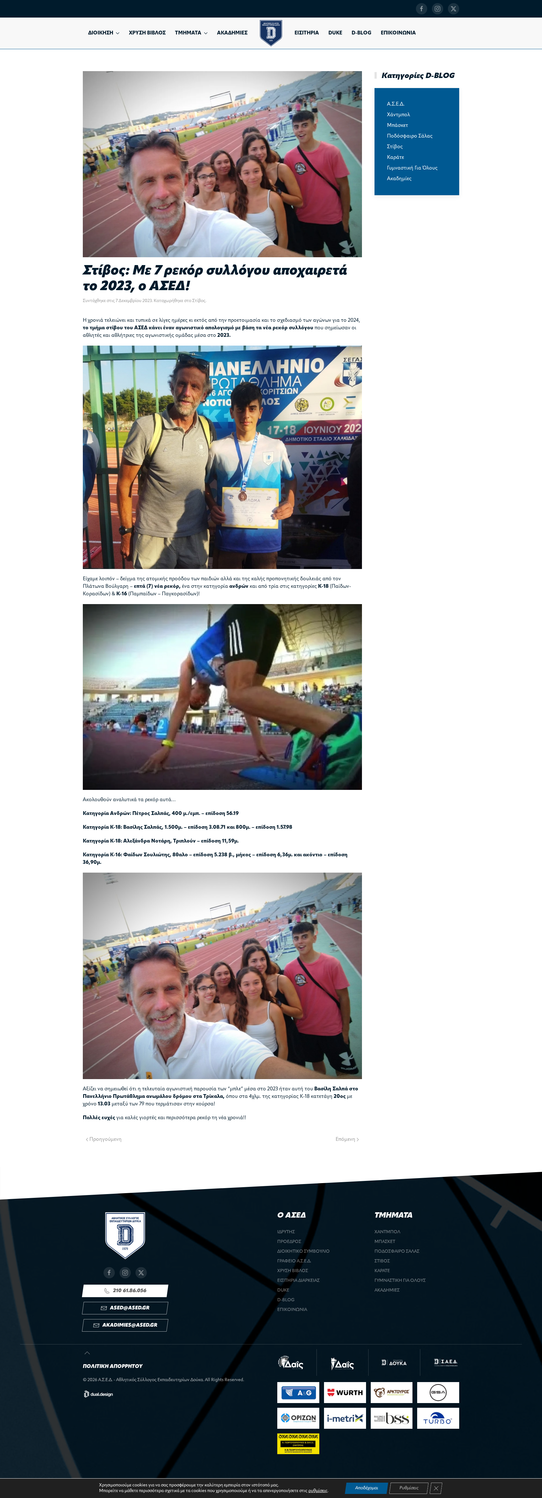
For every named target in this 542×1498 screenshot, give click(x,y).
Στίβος (198, 301)
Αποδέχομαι (366, 1488)
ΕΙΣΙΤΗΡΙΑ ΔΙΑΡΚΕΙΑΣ (298, 1280)
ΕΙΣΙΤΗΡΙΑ (307, 33)
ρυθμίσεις (317, 1491)
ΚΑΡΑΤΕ (382, 1271)
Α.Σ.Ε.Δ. (396, 104)
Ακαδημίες (399, 178)
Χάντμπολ (398, 114)
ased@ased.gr (130, 1308)
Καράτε (395, 157)
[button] (87, 1353)
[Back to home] (271, 33)
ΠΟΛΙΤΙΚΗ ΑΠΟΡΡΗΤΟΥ (112, 1366)
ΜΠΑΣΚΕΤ (385, 1242)
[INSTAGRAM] (437, 8)
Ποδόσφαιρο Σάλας (410, 136)
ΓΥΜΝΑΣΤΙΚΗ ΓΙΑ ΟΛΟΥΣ (400, 1280)
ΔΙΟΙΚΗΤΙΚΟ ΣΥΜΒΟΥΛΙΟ (303, 1251)
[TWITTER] (453, 8)
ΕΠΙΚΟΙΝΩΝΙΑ (398, 33)
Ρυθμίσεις (409, 1488)
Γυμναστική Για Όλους (412, 168)
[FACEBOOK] (421, 8)
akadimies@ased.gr (129, 1325)
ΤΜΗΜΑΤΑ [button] (188, 33)
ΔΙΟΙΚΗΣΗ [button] (100, 33)
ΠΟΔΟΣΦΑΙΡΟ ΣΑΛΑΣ (397, 1251)
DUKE (335, 33)
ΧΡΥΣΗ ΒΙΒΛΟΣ (147, 33)
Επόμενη (345, 1139)
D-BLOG (361, 33)
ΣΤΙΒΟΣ (382, 1261)
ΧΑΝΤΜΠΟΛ (387, 1232)
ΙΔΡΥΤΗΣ (286, 1232)
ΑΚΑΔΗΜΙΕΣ (232, 33)
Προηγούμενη (105, 1139)
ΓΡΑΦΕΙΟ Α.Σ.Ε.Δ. (294, 1261)
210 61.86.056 (130, 1290)
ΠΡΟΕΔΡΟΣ (289, 1242)
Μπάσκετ (397, 125)
